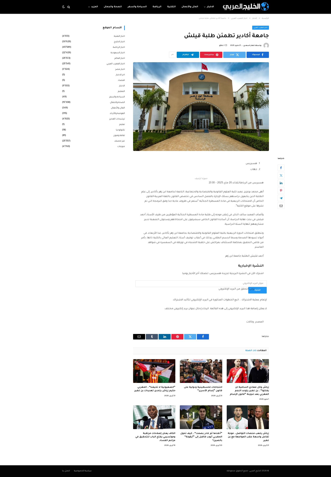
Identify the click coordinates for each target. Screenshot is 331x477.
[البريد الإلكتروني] (281, 205)
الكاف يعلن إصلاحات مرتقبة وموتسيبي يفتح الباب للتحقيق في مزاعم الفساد (155, 437)
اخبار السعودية (118, 53)
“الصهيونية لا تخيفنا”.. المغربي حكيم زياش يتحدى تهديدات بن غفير (154, 389)
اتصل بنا (66, 471)
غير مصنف (119, 141)
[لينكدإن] (281, 183)
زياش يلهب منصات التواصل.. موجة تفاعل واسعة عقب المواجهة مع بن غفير (248, 437)
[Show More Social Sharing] (172, 55)
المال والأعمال (190, 7)
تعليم (122, 124)
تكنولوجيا (120, 130)
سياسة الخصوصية (83, 471)
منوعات (121, 146)
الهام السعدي (249, 46)
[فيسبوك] (281, 167)
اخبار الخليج (119, 42)
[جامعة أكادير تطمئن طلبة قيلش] (201, 106)
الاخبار (210, 7)
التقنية (171, 7)
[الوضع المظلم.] (64, 7)
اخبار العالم (119, 58)
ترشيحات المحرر (117, 119)
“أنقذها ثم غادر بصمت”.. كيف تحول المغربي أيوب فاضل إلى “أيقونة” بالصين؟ (201, 437)
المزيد (94, 7)
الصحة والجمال (113, 7)
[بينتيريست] (281, 190)
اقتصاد (121, 80)
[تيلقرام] (281, 198)
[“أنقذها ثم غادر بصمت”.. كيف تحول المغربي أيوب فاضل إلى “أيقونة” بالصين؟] (201, 417)
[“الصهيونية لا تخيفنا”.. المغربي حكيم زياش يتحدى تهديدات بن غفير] (154, 371)
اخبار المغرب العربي (261, 28)
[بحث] (69, 7)
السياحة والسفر (137, 7)
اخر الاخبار (120, 75)
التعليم (121, 91)
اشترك (257, 290)
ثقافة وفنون (119, 135)
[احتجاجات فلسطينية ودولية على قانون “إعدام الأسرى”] (201, 371)
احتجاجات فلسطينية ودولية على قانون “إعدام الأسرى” (203, 389)
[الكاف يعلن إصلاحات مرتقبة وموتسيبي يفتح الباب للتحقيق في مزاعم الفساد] (154, 417)
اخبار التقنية (119, 36)
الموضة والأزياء (117, 113)
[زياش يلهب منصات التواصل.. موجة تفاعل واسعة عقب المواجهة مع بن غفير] (248, 417)
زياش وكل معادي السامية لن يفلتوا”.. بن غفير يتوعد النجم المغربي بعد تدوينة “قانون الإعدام (249, 391)
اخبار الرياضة (119, 47)
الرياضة (157, 7)
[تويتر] (281, 175)
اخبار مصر (120, 69)
